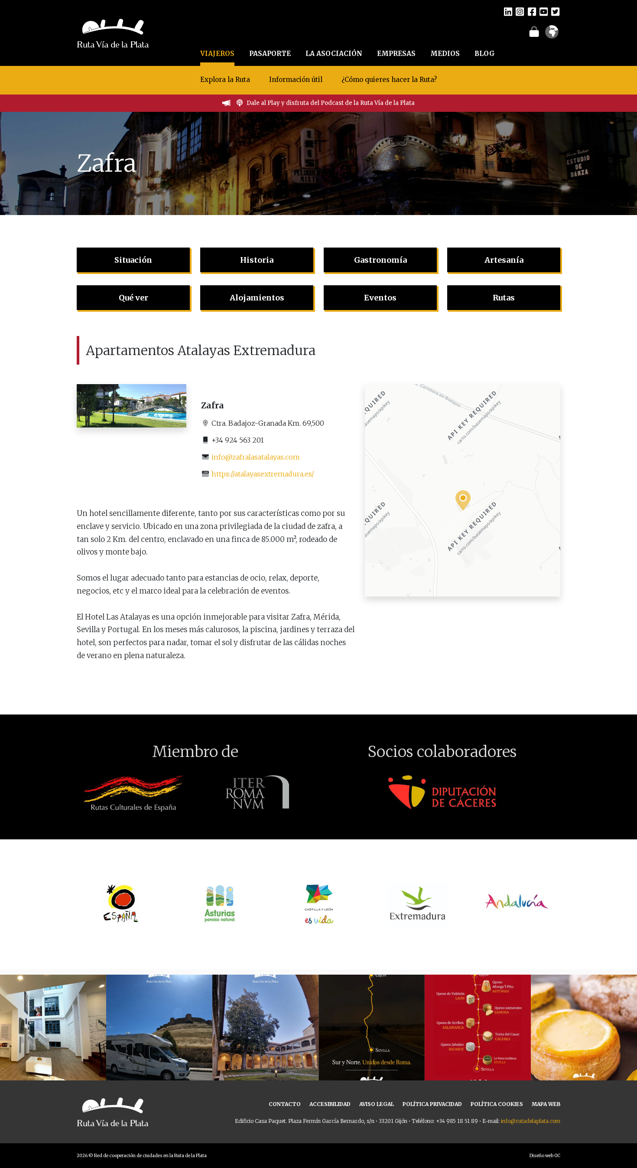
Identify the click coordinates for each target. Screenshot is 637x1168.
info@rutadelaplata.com (530, 1121)
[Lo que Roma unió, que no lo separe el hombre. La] (371, 1028)
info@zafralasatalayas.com (255, 457)
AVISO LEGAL (376, 1104)
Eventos (380, 298)
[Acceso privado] (534, 31)
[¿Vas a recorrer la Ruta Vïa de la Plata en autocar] (159, 1028)
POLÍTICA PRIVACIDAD (432, 1104)
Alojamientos (257, 298)
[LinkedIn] (508, 11)
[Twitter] (555, 11)
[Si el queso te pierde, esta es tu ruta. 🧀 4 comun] (478, 1028)
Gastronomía (380, 260)
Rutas (504, 298)
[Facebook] (532, 11)
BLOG (484, 53)
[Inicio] (113, 32)
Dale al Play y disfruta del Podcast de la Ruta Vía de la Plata (331, 103)
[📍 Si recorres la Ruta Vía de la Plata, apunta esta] (584, 1028)
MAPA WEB (546, 1104)
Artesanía (503, 260)
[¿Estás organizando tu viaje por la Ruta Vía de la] (53, 1028)
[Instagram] (520, 11)
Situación (133, 260)
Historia (256, 260)
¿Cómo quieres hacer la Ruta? (389, 79)
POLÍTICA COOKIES (497, 1104)
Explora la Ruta (225, 79)
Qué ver (133, 298)
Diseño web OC (545, 1155)
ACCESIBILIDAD (330, 1104)
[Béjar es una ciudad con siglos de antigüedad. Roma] (265, 1028)
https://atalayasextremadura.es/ (262, 474)
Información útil (295, 79)
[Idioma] (551, 34)
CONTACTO (285, 1104)
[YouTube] (544, 11)
